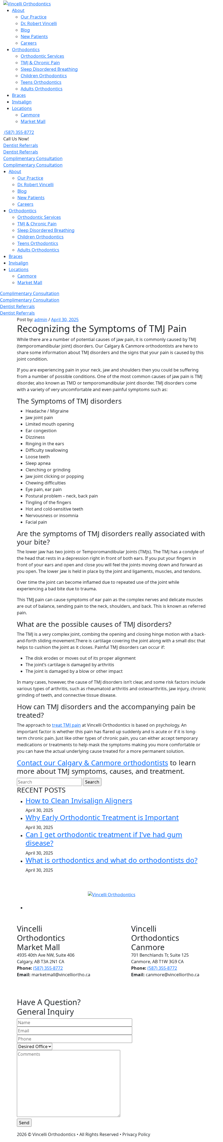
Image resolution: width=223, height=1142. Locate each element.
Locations (22, 108)
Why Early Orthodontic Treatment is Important (102, 817)
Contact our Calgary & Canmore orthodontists (92, 763)
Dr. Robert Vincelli (39, 23)
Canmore (30, 115)
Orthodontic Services (42, 56)
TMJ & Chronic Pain (40, 63)
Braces (19, 95)
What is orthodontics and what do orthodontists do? (111, 860)
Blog (25, 30)
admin (40, 320)
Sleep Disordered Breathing (49, 69)
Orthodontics (26, 50)
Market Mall (33, 121)
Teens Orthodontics (41, 82)
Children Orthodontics (44, 76)
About (18, 10)
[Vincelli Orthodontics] (27, 3)
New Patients (34, 36)
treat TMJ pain (66, 725)
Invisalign (22, 102)
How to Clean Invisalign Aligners (79, 800)
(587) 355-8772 (48, 968)
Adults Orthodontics (42, 89)
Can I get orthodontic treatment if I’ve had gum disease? (104, 839)
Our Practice (34, 17)
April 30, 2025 (65, 320)
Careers (29, 43)
